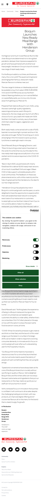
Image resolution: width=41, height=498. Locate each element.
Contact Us (4, 487)
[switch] (36, 246)
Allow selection (20, 279)
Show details (30, 266)
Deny (20, 285)
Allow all (20, 272)
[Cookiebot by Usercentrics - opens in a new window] (30, 210)
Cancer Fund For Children (8, 461)
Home (3, 11)
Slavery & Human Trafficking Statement (12, 472)
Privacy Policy (5, 492)
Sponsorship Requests (8, 475)
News (16, 11)
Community (10, 11)
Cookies (4, 495)
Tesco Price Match (6, 469)
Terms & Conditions (7, 490)
